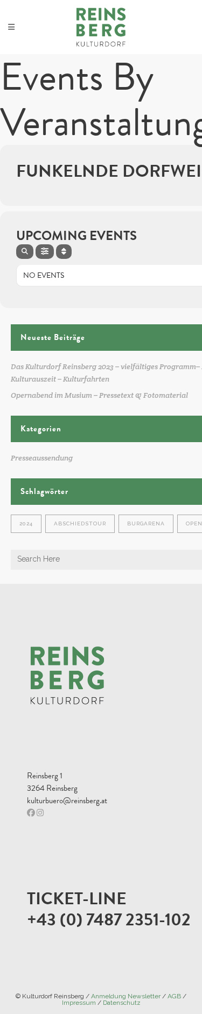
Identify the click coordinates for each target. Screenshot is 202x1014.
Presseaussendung (42, 458)
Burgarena (146, 523)
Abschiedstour (80, 523)
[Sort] (64, 251)
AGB (174, 996)
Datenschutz (122, 1002)
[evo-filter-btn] (45, 251)
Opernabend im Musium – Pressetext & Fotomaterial (99, 395)
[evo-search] (24, 251)
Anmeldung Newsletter (126, 996)
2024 (26, 523)
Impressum (79, 1002)
